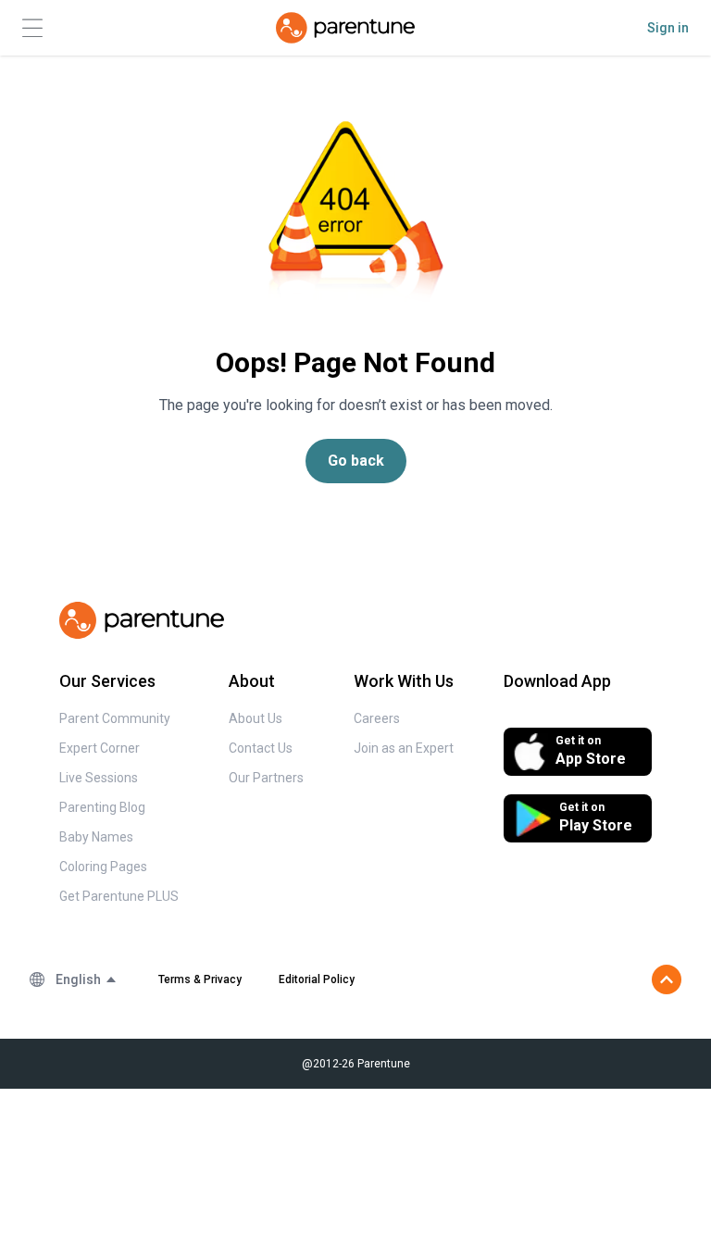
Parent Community (114, 718)
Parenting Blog (102, 807)
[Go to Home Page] (345, 28)
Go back (356, 460)
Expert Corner (99, 748)
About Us (255, 718)
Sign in (668, 27)
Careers (377, 718)
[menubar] (86, 979)
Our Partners (266, 777)
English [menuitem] (78, 979)
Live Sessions (98, 777)
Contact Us (261, 748)
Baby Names (96, 837)
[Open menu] (32, 28)
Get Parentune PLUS (119, 896)
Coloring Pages (103, 866)
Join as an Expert (404, 748)
